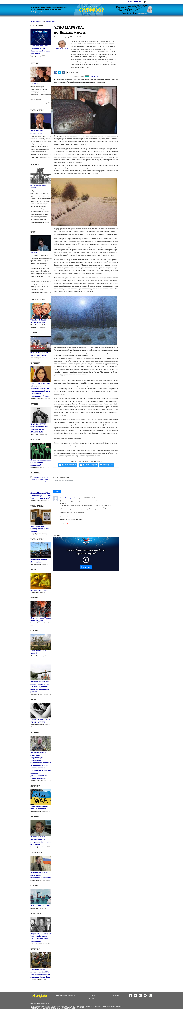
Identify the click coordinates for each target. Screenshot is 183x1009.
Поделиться (73, 72)
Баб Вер (33, 252)
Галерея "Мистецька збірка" (68, 498)
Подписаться (94, 76)
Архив (129, 2)
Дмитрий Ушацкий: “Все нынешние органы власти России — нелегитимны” (40, 495)
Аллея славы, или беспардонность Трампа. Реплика (40, 529)
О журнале (91, 995)
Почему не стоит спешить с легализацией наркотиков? (40, 462)
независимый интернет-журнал (91, 13)
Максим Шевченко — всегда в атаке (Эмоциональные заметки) (40, 875)
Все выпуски (85, 567)
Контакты (91, 998)
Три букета (34, 83)
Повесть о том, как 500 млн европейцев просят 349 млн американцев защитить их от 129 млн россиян (39, 686)
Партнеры (116, 995)
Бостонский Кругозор (43, 1003)
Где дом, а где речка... (38, 590)
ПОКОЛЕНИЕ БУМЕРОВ (40, 906)
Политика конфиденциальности (65, 995)
